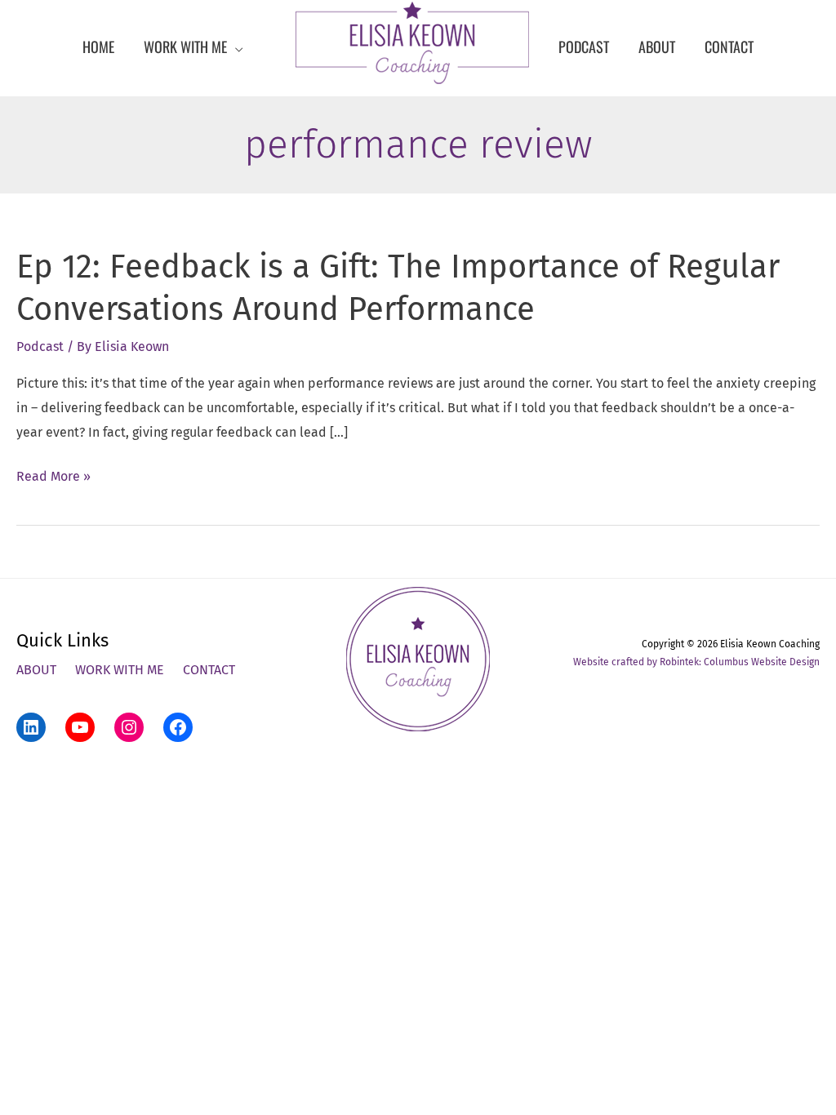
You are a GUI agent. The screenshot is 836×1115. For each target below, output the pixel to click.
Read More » (53, 478)
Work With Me (119, 669)
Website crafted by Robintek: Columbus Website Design (696, 662)
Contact (209, 669)
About (36, 669)
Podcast (40, 346)
